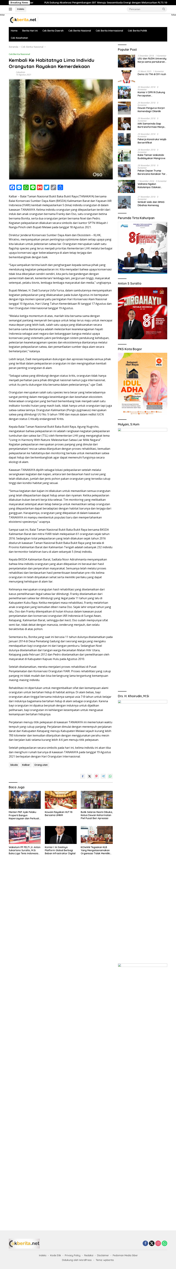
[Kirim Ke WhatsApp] (110, 776)
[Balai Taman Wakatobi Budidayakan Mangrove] (124, 155)
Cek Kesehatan (19, 37)
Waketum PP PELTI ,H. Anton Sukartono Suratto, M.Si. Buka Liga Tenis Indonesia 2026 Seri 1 (24, 850)
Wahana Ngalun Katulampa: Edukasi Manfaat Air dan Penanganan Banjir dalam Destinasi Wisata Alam (151, 185)
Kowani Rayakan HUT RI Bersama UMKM (58, 814)
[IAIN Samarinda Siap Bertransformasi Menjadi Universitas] (124, 123)
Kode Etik (55, 1255)
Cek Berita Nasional (79, 30)
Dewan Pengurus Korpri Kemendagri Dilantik (151, 109)
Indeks (20, 9)
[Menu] (11, 9)
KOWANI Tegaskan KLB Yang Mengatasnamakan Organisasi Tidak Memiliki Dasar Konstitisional (95, 850)
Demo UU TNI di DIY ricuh (152, 74)
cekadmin (20, 72)
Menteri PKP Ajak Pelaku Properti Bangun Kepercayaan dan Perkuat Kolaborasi (24, 815)
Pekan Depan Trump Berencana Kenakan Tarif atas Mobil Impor (152, 172)
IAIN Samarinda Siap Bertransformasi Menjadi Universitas (152, 125)
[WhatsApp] (164, 1244)
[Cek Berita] (23, 19)
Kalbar (26, 764)
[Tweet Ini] (89, 776)
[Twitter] (152, 1244)
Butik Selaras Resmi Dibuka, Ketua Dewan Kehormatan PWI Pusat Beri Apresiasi (97, 815)
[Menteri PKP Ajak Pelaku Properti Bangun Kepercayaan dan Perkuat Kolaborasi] (25, 800)
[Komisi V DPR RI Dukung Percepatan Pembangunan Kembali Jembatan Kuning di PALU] (124, 92)
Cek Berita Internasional (109, 30)
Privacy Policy (72, 1255)
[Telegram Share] (103, 776)
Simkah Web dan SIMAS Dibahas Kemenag (151, 203)
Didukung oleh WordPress (77, 1260)
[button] (163, 9)
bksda (14, 764)
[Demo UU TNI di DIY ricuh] (126, 76)
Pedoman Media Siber (125, 1255)
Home (14, 30)
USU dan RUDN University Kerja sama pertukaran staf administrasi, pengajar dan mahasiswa (152, 60)
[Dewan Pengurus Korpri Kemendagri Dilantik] (124, 108)
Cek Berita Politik (137, 30)
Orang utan (41, 764)
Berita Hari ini (30, 30)
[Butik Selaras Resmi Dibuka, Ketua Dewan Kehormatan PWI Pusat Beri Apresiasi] (97, 800)
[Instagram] (158, 1244)
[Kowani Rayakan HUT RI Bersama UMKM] (61, 800)
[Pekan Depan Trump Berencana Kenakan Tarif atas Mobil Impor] (124, 170)
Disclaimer (103, 1255)
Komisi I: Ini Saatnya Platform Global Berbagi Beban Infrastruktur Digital (60, 850)
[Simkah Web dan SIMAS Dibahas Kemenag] (124, 202)
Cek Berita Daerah (53, 30)
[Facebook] (145, 1244)
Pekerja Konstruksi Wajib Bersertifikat (152, 141)
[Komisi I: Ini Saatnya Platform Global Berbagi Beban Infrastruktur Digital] (61, 835)
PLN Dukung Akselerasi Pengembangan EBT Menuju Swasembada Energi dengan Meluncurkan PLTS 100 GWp (75, 2)
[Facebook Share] (82, 776)
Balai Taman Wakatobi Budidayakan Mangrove (151, 156)
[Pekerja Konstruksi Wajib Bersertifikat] (124, 139)
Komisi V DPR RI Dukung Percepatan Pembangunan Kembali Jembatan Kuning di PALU (152, 94)
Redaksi (88, 1255)
